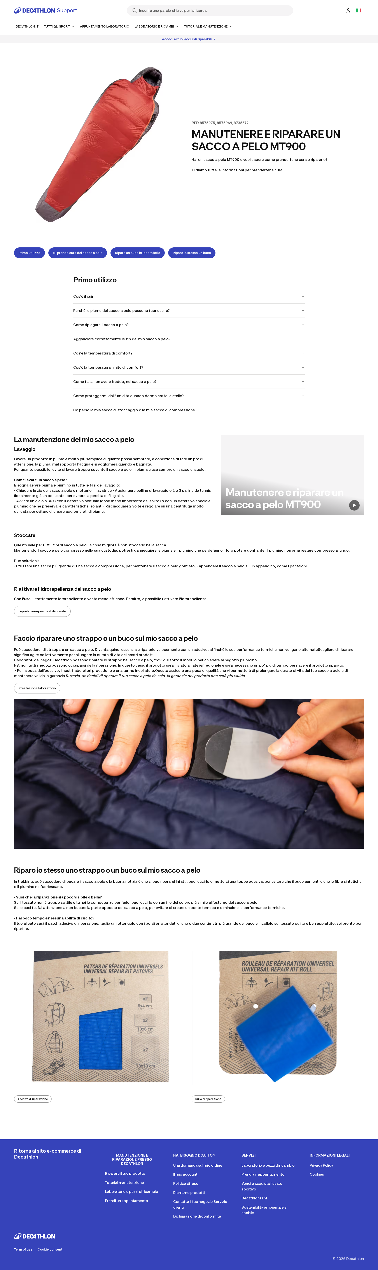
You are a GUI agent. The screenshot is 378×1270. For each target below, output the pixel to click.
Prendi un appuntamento (126, 1201)
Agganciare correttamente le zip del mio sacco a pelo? (121, 339)
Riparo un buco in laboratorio (137, 253)
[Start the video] (354, 505)
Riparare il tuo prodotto (125, 1173)
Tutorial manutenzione (124, 1182)
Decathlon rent (254, 1198)
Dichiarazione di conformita (197, 1216)
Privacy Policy (321, 1165)
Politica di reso (185, 1183)
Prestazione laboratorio (37, 688)
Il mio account (185, 1174)
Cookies (317, 1174)
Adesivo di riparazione (33, 1099)
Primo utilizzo (29, 253)
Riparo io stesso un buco (192, 253)
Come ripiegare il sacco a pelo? (101, 325)
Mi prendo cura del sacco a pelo (77, 253)
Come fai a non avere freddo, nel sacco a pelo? (115, 381)
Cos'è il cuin (83, 296)
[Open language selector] (359, 10)
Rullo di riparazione (208, 1099)
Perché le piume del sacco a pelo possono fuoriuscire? (121, 310)
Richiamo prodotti (189, 1192)
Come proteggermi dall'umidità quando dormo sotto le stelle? (128, 396)
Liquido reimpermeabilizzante (42, 611)
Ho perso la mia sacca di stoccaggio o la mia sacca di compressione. (134, 410)
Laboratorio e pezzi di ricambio (131, 1191)
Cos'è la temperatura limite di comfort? (108, 367)
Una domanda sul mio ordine (197, 1165)
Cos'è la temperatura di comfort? (103, 353)
